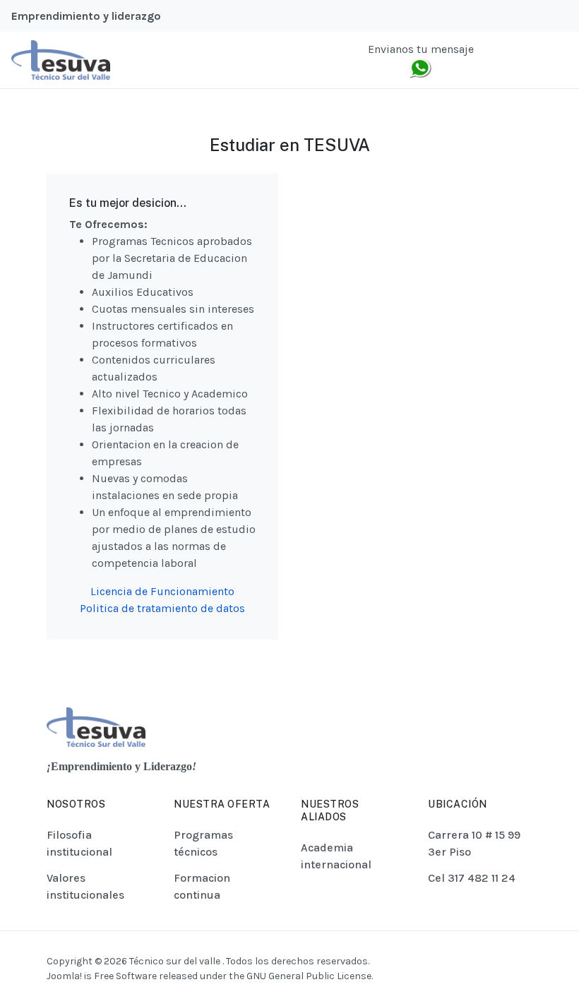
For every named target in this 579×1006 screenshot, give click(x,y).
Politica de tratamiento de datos (162, 608)
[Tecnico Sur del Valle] (60, 59)
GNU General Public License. (309, 976)
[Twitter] (512, 60)
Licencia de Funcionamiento (162, 591)
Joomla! (64, 976)
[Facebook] (494, 60)
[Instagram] (530, 60)
